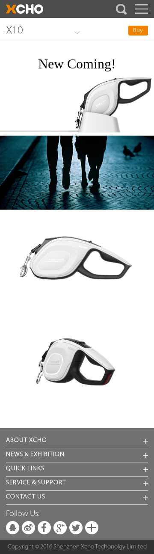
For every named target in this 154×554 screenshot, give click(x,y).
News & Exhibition (35, 454)
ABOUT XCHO (26, 440)
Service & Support (36, 483)
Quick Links (25, 468)
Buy (138, 30)
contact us (25, 497)
